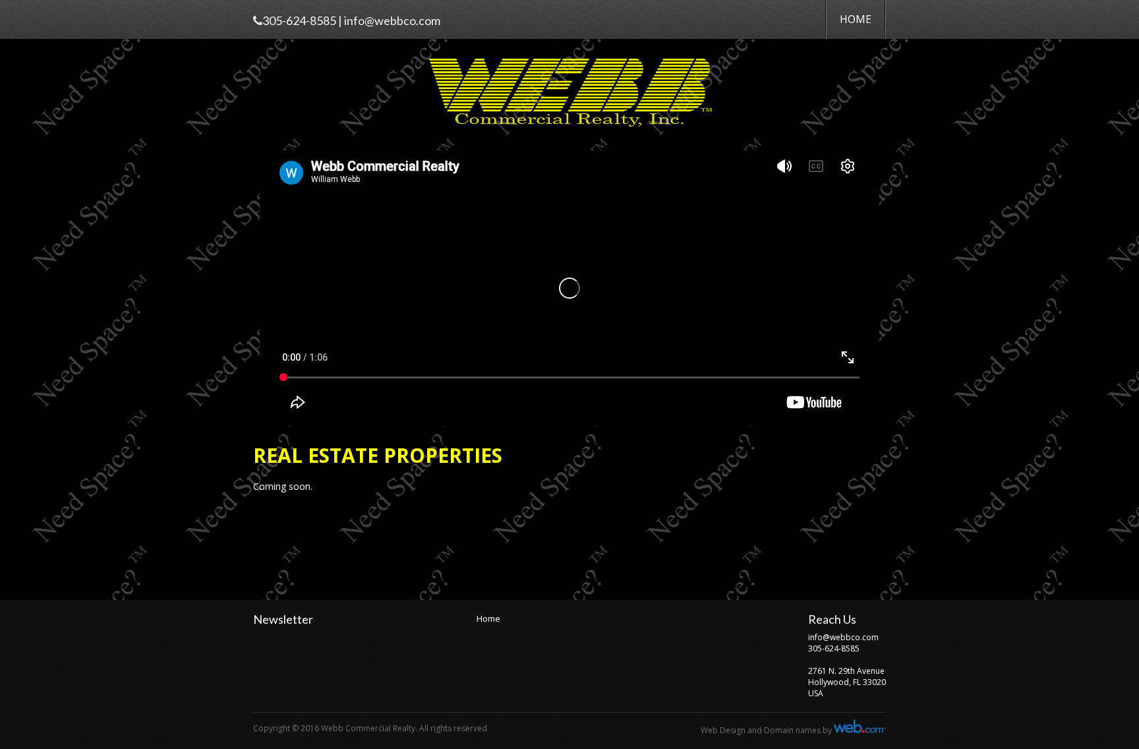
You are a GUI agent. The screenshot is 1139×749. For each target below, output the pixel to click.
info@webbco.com (392, 20)
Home (855, 19)
